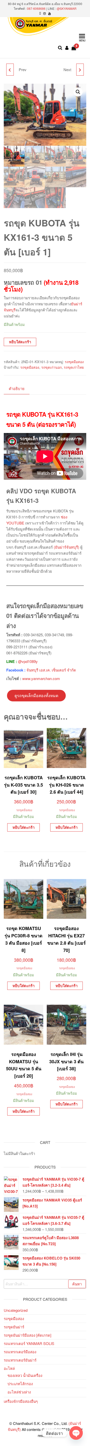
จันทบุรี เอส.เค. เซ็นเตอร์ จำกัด (51, 669)
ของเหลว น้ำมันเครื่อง (25, 1375)
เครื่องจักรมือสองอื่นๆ (21, 1401)
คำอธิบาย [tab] (16, 388)
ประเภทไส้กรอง (20, 1383)
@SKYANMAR (66, 8)
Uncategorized (16, 1310)
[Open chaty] (76, 1433)
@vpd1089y (28, 661)
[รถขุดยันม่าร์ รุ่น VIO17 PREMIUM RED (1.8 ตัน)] (10, 70)
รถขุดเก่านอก (51, 367)
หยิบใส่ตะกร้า (20, 342)
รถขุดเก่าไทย (74, 367)
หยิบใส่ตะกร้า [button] (23, 827)
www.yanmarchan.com (41, 678)
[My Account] (66, 47)
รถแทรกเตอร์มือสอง (20, 1351)
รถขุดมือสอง (74, 361)
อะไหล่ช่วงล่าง (19, 1391)
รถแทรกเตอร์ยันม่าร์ (20, 1360)
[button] (78, 92)
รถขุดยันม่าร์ (14, 1326)
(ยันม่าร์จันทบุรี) (66, 547)
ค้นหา (77, 1283)
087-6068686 (36, 8)
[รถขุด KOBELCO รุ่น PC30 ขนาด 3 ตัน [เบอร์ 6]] (80, 70)
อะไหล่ (9, 1368)
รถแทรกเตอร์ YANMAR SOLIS (29, 1343)
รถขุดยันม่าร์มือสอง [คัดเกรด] (27, 1335)
